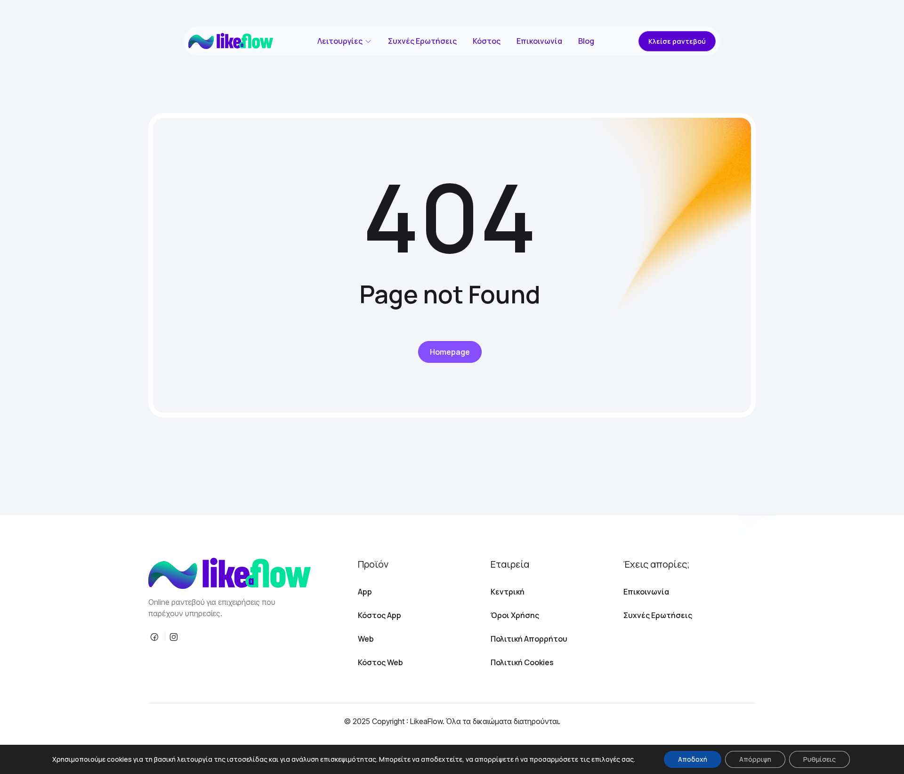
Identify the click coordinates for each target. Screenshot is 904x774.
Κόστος (486, 41)
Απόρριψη (755, 759)
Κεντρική (508, 592)
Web (366, 639)
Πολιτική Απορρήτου (529, 639)
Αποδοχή (692, 759)
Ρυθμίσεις (819, 759)
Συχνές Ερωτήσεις (422, 41)
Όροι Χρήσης (515, 615)
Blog (586, 41)
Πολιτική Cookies (522, 662)
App (365, 592)
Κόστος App (379, 615)
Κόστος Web (380, 662)
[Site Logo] (230, 41)
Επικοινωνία (539, 41)
